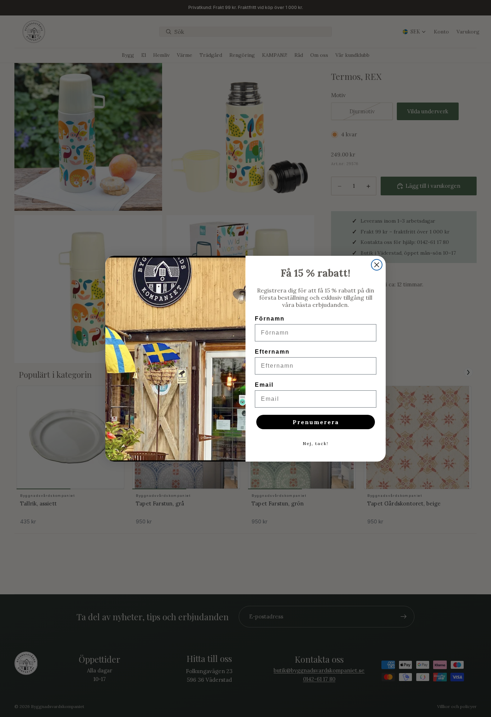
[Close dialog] (376, 264)
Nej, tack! (316, 443)
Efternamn (272, 352)
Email (264, 385)
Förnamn (270, 319)
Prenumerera (316, 422)
